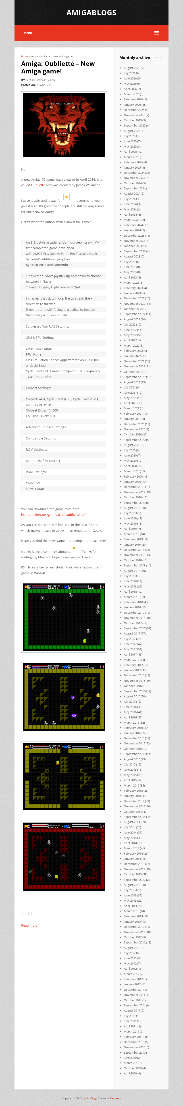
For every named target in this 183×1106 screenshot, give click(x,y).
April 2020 (130, 466)
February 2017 (133, 665)
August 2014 (132, 822)
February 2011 (133, 1037)
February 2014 (133, 853)
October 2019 (133, 497)
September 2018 (135, 565)
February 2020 (133, 476)
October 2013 (133, 874)
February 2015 (133, 791)
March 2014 (131, 848)
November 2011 (134, 995)
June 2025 (130, 141)
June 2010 (130, 1058)
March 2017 (131, 660)
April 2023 (130, 277)
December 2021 (134, 361)
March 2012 (131, 974)
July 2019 (129, 513)
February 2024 (133, 225)
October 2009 (133, 1068)
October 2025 (133, 120)
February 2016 (133, 728)
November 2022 (134, 304)
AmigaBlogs (90, 1098)
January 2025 (132, 167)
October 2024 (133, 183)
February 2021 (133, 414)
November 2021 (134, 366)
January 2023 (132, 293)
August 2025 (132, 131)
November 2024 (134, 178)
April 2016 (130, 717)
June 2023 (130, 267)
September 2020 (135, 440)
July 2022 (129, 324)
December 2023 (134, 236)
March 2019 (131, 534)
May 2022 (130, 335)
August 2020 (132, 445)
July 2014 (129, 827)
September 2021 (135, 377)
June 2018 (130, 581)
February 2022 (133, 351)
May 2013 (130, 900)
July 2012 (129, 953)
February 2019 (133, 539)
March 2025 (131, 157)
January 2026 (132, 105)
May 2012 (130, 963)
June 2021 (130, 392)
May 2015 (130, 775)
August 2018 (132, 571)
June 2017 (130, 644)
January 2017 (132, 670)
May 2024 (130, 209)
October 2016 (133, 686)
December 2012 (134, 927)
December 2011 (134, 990)
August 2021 (132, 382)
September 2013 (135, 880)
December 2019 (134, 487)
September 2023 (135, 251)
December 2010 (134, 1042)
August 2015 (132, 759)
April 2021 (130, 403)
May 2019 (130, 523)
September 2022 (135, 314)
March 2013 (131, 911)
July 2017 (129, 639)
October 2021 (133, 372)
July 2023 (129, 262)
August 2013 (132, 885)
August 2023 (132, 256)
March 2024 (131, 220)
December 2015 (134, 738)
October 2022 (133, 309)
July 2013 (129, 890)
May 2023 (130, 272)
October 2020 (133, 434)
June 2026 (130, 78)
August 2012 (132, 948)
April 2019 (130, 529)
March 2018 (131, 597)
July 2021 (129, 387)
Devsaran (115, 1098)
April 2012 (130, 969)
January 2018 (132, 607)
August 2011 (132, 1010)
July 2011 (129, 1016)
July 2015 (129, 764)
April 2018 (130, 591)
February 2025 (133, 162)
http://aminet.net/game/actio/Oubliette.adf (53, 514)
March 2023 (131, 283)
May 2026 (130, 83)
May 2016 (130, 712)
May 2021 (130, 398)
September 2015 (135, 754)
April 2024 (130, 214)
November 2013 (134, 869)
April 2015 (130, 780)
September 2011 (135, 1005)
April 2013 (130, 906)
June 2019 (130, 518)
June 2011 (130, 1021)
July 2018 (129, 576)
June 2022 (130, 330)
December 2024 (134, 173)
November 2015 (134, 743)
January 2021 (132, 419)
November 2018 (134, 555)
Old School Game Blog (41, 79)
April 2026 (130, 89)
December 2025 (134, 110)
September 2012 (135, 942)
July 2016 (129, 701)
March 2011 (131, 1031)
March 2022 (131, 345)
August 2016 (132, 696)
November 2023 (134, 241)
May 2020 (130, 461)
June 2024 (130, 204)
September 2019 (135, 503)
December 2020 (134, 424)
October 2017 (133, 623)
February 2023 (133, 288)
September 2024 (135, 188)
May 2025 (130, 146)
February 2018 (133, 602)
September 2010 (135, 1052)
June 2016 (130, 707)
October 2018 (133, 560)
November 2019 (134, 492)
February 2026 (133, 99)
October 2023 (133, 246)
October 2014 (133, 812)
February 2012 (133, 979)
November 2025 (134, 115)
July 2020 (129, 450)
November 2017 (134, 618)
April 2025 (130, 152)
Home (24, 56)
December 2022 (134, 298)
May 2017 (130, 649)
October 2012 (133, 937)
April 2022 (130, 340)
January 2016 (132, 733)
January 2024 (132, 230)
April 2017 (130, 654)
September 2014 (135, 817)
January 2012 (132, 984)
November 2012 (134, 932)
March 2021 (131, 408)
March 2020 (131, 471)
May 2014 (130, 838)
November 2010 (134, 1047)
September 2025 (135, 125)
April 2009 (130, 1073)
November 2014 (134, 806)
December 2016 (134, 675)
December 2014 (134, 801)
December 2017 (134, 613)
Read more (29, 925)
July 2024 (129, 199)
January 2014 (132, 859)
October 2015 (133, 749)
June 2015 (130, 769)
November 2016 (134, 681)
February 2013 (133, 916)
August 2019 (132, 508)
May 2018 (130, 586)
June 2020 (130, 455)
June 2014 (130, 832)
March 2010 (131, 1063)
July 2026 (129, 73)
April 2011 (130, 1026)
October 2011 (133, 1000)
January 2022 (132, 356)
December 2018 (134, 550)
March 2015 (131, 785)
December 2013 (134, 864)
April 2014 (130, 843)
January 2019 (132, 544)
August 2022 (132, 319)
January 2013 (132, 922)
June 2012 (130, 958)
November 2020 (134, 429)
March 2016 (131, 722)
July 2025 (129, 136)
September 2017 (135, 628)
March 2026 (131, 94)
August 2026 (132, 68)
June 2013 (130, 895)
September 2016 (135, 691)
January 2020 (132, 482)
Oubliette (38, 185)
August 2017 (132, 633)
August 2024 (132, 193)
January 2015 (132, 796)
